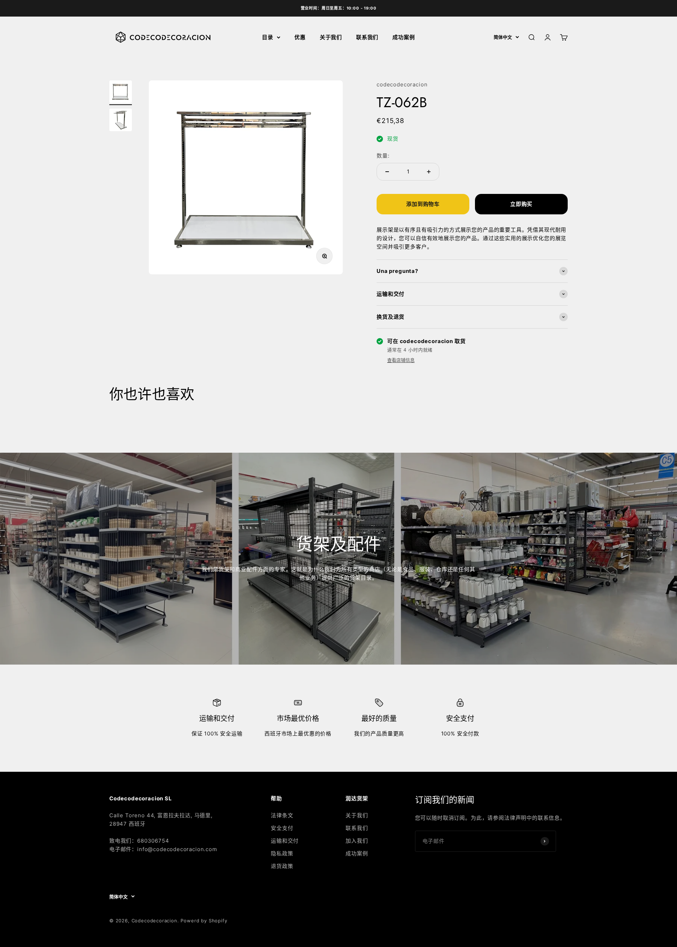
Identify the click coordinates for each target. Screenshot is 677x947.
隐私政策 (282, 853)
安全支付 (282, 828)
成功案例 (403, 37)
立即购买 (521, 204)
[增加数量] (429, 171)
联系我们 (367, 37)
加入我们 (357, 840)
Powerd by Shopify (204, 920)
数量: (383, 155)
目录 (267, 37)
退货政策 (282, 866)
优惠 (300, 37)
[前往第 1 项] (120, 92)
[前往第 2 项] (120, 121)
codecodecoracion (402, 84)
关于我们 (331, 37)
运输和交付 (285, 840)
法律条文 (282, 815)
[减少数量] (387, 171)
